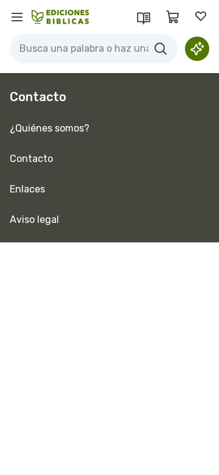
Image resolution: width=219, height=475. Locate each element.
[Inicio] (60, 17)
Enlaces (27, 189)
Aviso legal (34, 219)
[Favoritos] (202, 17)
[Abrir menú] (17, 17)
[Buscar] (160, 48)
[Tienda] (172, 17)
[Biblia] (143, 17)
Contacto (31, 158)
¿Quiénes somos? (49, 128)
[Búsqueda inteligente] (197, 49)
